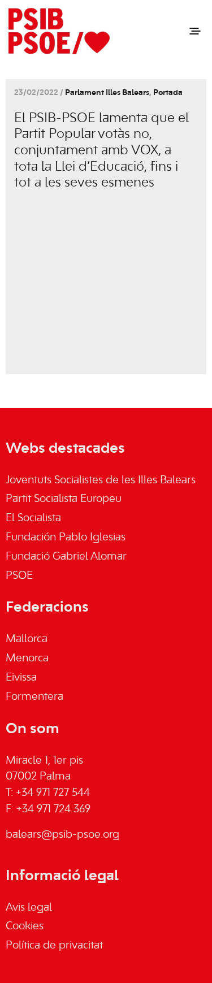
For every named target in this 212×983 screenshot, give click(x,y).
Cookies (25, 926)
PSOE (19, 576)
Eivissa (21, 678)
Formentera (34, 697)
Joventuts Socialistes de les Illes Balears (101, 480)
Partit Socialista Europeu (64, 499)
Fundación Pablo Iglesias (66, 537)
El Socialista (33, 518)
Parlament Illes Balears (107, 93)
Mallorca (26, 639)
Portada (168, 93)
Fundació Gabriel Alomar (66, 557)
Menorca (27, 658)
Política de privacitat (54, 946)
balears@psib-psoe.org (62, 835)
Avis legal (29, 908)
